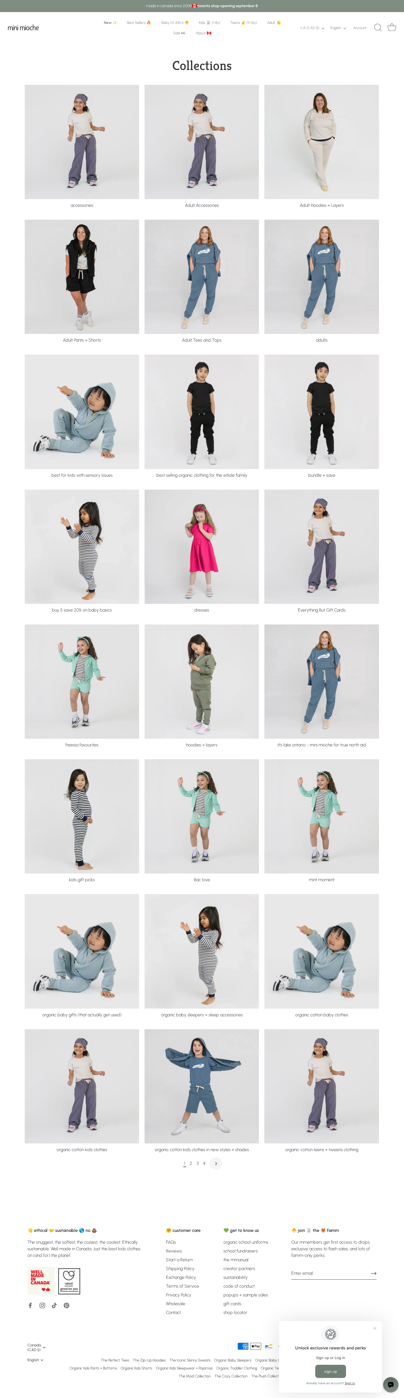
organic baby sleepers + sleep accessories (202, 1014)
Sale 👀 (179, 33)
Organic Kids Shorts (136, 1368)
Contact (173, 1312)
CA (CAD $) (309, 28)
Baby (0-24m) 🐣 (175, 22)
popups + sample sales (245, 1294)
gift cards (232, 1303)
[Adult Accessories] (202, 142)
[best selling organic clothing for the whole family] (202, 412)
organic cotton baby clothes (321, 1014)
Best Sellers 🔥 (139, 22)
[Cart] (392, 28)
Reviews (174, 1251)
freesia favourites (81, 744)
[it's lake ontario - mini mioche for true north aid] (321, 681)
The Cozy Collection (231, 1376)
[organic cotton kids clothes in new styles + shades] (202, 1086)
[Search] (378, 28)
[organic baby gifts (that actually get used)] (82, 951)
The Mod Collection (195, 1376)
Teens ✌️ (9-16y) (243, 22)
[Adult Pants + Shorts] (82, 277)
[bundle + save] (321, 412)
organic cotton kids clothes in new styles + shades (202, 1149)
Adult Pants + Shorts (82, 340)
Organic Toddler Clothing (236, 1368)
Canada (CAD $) (34, 1347)
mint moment (321, 879)
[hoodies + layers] (202, 681)
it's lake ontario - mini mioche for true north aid (322, 744)
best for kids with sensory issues (82, 475)
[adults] (321, 277)
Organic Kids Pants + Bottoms (93, 1368)
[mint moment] (321, 816)
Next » (216, 1163)
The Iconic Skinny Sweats (190, 1360)
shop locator (235, 1312)
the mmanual (235, 1259)
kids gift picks (82, 879)
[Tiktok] (54, 1305)
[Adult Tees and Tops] (202, 277)
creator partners (239, 1268)
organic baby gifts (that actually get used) (81, 1014)
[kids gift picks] (82, 816)
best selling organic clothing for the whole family (201, 475)
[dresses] (202, 547)
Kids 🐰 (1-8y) (209, 22)
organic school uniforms (245, 1242)
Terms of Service (182, 1286)
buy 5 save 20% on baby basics (82, 610)
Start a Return (179, 1259)
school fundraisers (240, 1251)
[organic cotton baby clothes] (321, 951)
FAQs (171, 1242)
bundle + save (321, 475)
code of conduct (239, 1286)
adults (322, 340)
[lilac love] (202, 816)
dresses (201, 610)
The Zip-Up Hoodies (149, 1360)
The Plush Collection (267, 1376)
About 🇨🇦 (203, 33)
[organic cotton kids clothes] (82, 1086)
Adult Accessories (202, 205)
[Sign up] (374, 1273)
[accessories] (82, 142)
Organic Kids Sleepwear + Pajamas (184, 1368)
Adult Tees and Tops (202, 340)
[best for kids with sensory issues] (82, 412)
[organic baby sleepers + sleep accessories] (202, 951)
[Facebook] (30, 1305)
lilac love (202, 879)
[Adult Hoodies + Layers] (321, 142)
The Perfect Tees (115, 1360)
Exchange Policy (181, 1277)
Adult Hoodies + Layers (322, 205)
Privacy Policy (178, 1294)
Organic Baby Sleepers (232, 1360)
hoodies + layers (201, 744)
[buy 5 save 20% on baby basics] (82, 547)
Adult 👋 (274, 22)
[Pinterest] (66, 1305)
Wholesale (175, 1303)
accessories (82, 205)
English (335, 28)
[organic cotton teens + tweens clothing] (321, 1086)
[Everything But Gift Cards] (321, 547)
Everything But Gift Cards (321, 610)
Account (360, 28)
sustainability (235, 1277)
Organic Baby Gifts (270, 1360)
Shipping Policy (180, 1268)
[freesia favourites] (82, 681)
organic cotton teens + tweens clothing (321, 1149)
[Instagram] (42, 1305)
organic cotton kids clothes (82, 1149)
